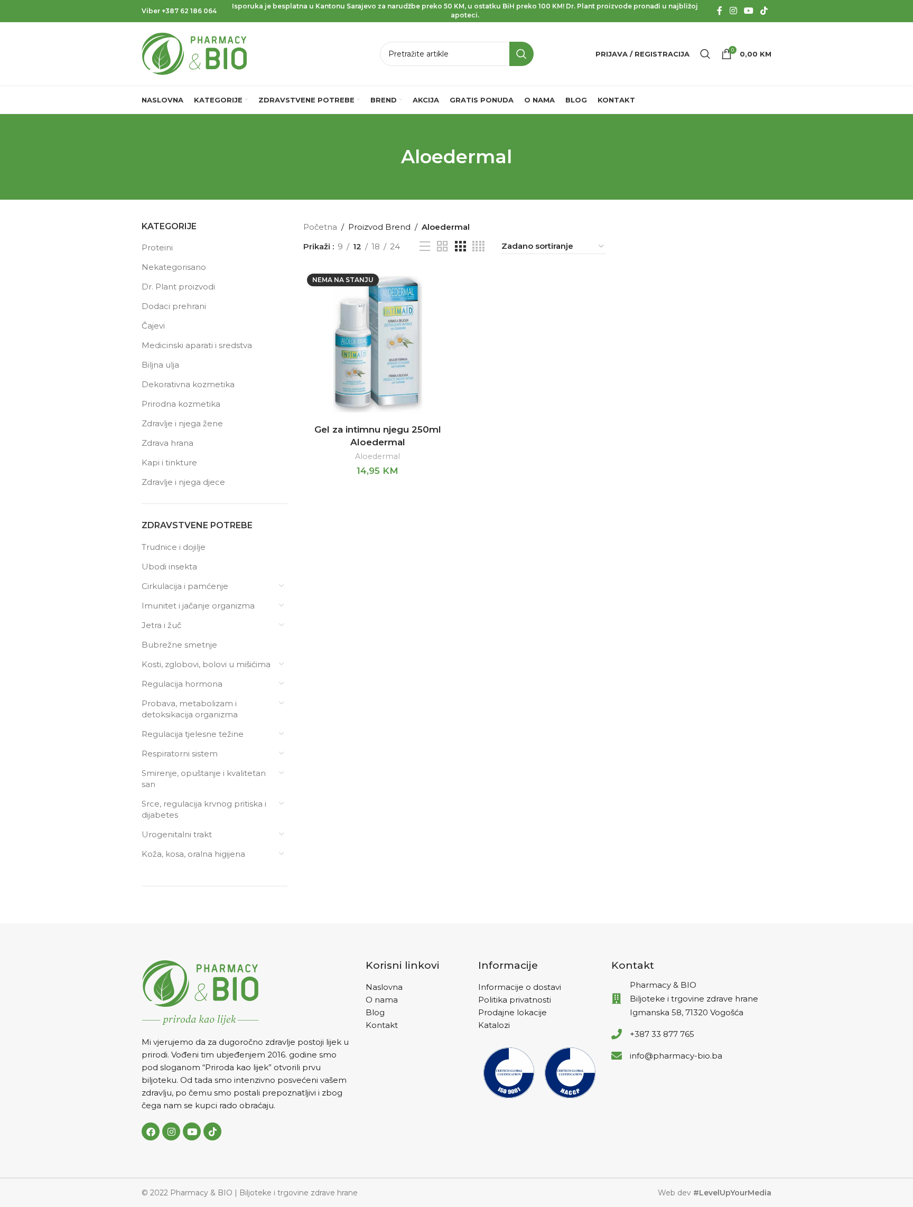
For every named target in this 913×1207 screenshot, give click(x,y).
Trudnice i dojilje (174, 547)
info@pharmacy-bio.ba (676, 1056)
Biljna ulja (160, 365)
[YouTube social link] (748, 11)
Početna (320, 227)
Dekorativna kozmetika (188, 384)
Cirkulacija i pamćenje (185, 586)
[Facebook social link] (719, 11)
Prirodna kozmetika (181, 404)
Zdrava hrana (167, 443)
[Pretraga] (705, 53)
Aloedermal (377, 456)
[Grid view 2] (442, 246)
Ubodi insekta (169, 567)
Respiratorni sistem (180, 753)
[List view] (425, 246)
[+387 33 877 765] (616, 1034)
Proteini (157, 247)
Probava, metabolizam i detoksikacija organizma (190, 708)
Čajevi (153, 326)
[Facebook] (151, 1131)
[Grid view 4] (478, 246)
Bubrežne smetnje (179, 645)
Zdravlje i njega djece (183, 482)
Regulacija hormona (182, 684)
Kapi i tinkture (169, 462)
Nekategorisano (174, 267)
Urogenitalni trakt (177, 834)
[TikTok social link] (764, 11)
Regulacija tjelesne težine (193, 734)
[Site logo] (194, 53)
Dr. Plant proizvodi (178, 287)
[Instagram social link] (733, 11)
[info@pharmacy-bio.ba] (616, 1056)
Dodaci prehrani (174, 306)
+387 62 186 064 (189, 11)
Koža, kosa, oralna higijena (193, 854)
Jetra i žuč (161, 625)
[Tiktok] (212, 1131)
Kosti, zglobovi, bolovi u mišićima (206, 664)
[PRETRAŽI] (521, 54)
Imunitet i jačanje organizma (198, 606)
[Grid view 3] (460, 246)
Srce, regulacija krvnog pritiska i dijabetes (204, 809)
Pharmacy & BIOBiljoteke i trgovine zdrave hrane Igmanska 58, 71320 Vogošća (694, 998)
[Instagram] (171, 1131)
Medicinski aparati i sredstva (197, 345)
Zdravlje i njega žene (182, 423)
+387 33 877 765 (662, 1034)
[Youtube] (192, 1131)
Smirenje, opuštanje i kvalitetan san (204, 778)
